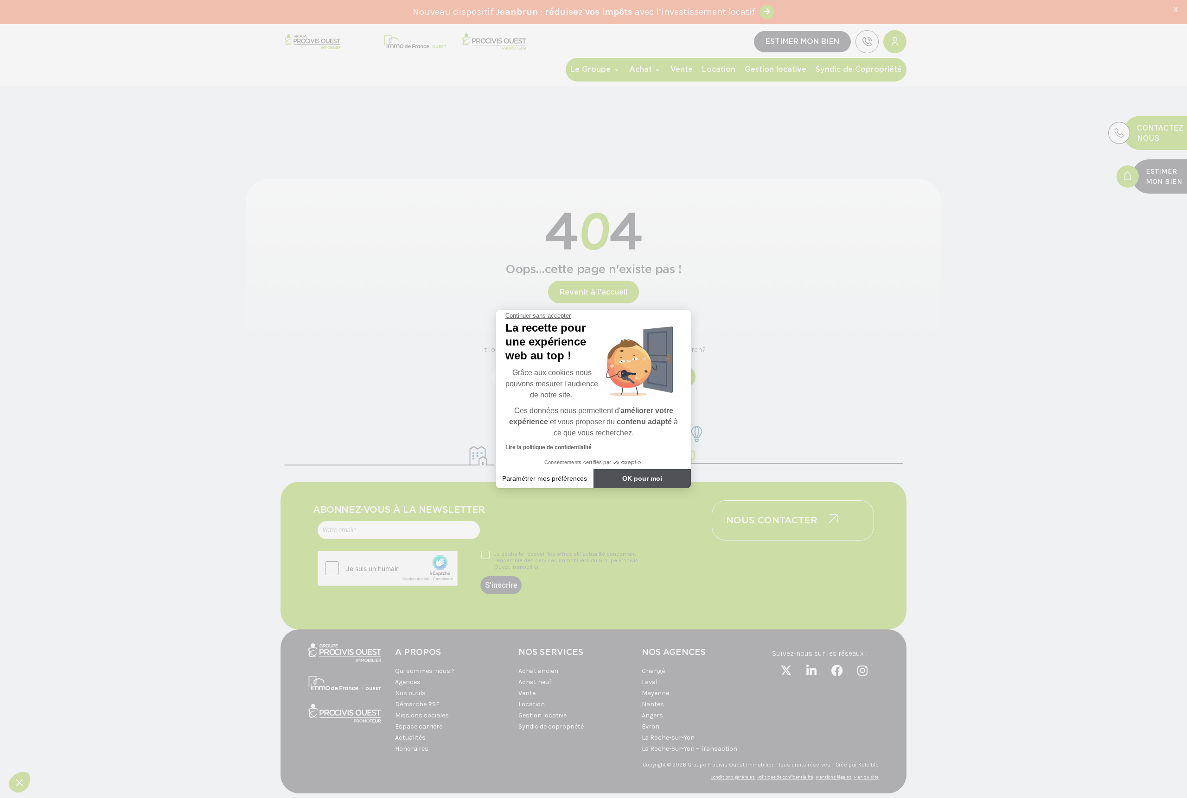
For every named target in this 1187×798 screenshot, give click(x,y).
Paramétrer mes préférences (544, 478)
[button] (19, 782)
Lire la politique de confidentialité (548, 447)
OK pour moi (642, 478)
